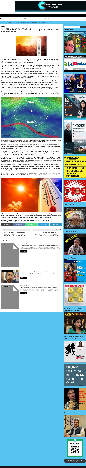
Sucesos (7, 286)
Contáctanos (40, 15)
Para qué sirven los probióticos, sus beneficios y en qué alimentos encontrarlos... (26, 18)
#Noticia (2, 26)
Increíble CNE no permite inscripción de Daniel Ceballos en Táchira (34, 271)
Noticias (2, 15)
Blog (34, 15)
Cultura (9, 15)
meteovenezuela (27, 153)
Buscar (65, 25)
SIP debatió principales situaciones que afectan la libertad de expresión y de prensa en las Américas (40, 245)
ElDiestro (15, 15)
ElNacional (28, 15)
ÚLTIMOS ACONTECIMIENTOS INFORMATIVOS (75, 461)
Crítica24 (22, 15)
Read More (23, 251)
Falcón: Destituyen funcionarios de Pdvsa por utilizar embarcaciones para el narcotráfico (38, 287)
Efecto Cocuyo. (10, 94)
